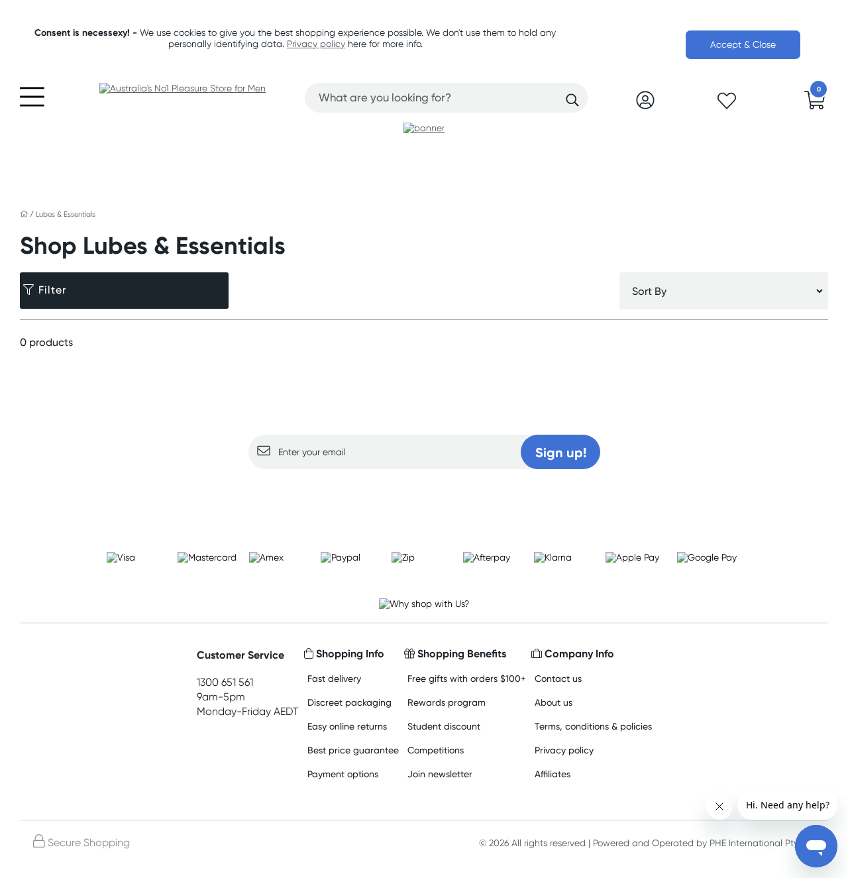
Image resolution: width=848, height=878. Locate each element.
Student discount (443, 726)
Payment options (342, 773)
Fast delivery (334, 678)
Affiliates (552, 773)
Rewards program (446, 702)
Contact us (558, 678)
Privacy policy (316, 43)
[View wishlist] (726, 104)
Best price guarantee (353, 749)
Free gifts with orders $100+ (466, 678)
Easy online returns (347, 726)
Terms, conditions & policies (593, 726)
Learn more (424, 495)
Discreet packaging (349, 702)
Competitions (435, 749)
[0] (814, 104)
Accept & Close (743, 44)
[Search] (572, 100)
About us (553, 702)
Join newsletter (439, 773)
